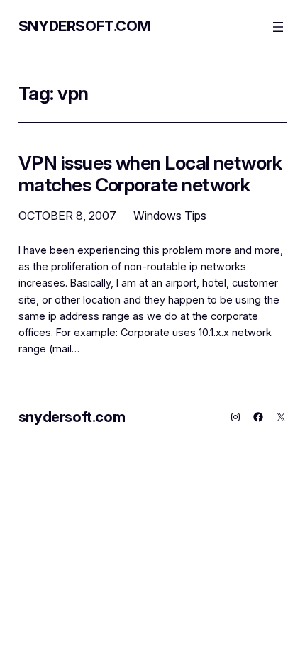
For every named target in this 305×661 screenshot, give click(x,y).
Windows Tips (169, 216)
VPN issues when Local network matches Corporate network (150, 174)
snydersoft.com (84, 26)
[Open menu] (278, 26)
